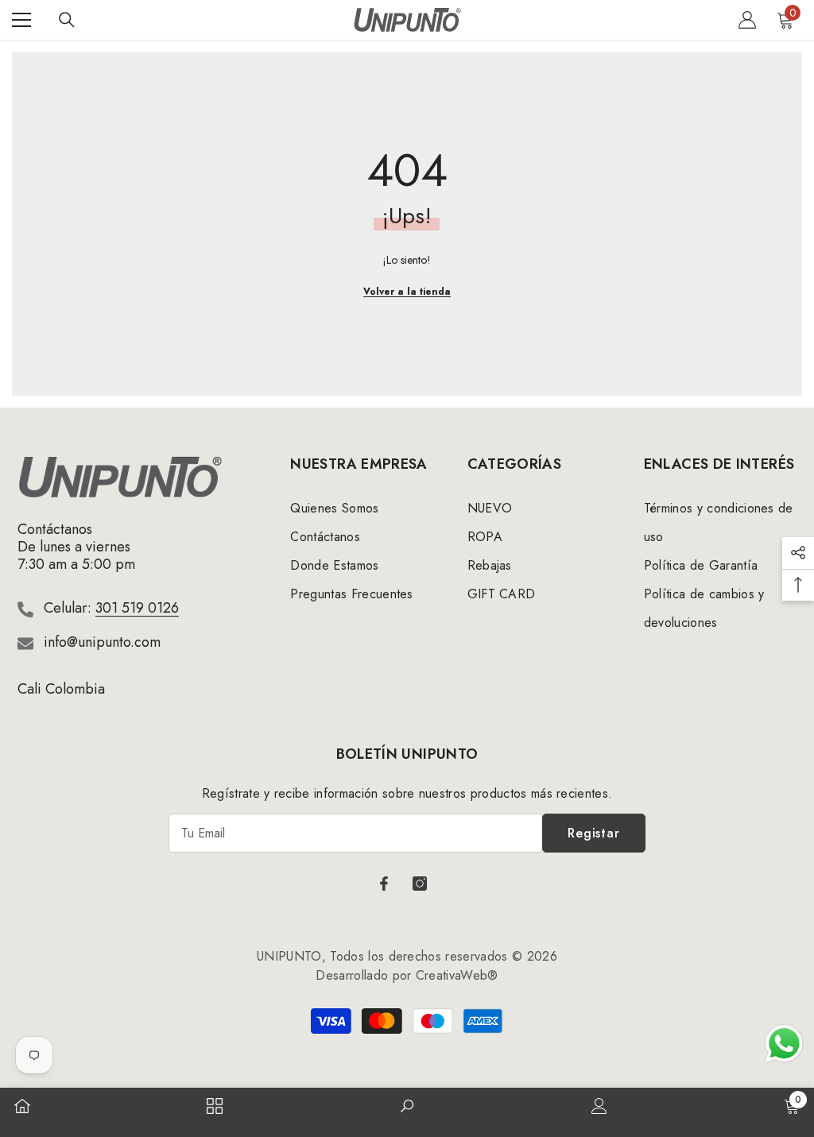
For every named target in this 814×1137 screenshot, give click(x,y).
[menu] (21, 19)
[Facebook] (384, 883)
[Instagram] (420, 883)
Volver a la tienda (407, 291)
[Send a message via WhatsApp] (784, 1043)
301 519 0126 (137, 608)
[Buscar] (66, 19)
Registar (593, 833)
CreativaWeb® (457, 975)
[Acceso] (747, 20)
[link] (407, 1107)
